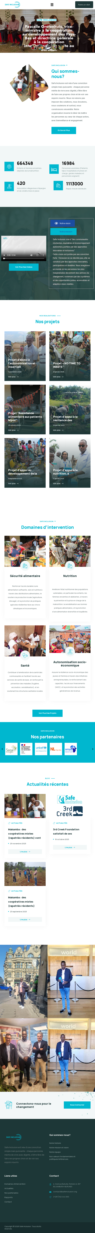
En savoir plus (64, 130)
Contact (8, 1201)
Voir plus (11, 376)
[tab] (62, 223)
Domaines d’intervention (14, 1184)
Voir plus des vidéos (23, 267)
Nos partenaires (11, 1193)
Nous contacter (77, 1105)
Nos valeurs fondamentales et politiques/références (62, 1157)
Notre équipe (55, 1152)
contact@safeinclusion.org (65, 1191)
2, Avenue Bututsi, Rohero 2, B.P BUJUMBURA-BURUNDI (66, 1185)
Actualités (8, 1188)
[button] (52, 4)
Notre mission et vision (59, 1147)
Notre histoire (55, 1143)
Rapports (8, 1197)
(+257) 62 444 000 (61, 1196)
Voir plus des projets (47, 713)
